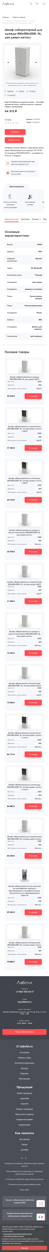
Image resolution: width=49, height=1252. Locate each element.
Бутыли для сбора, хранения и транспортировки (10, 204)
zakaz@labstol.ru (24, 1002)
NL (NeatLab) (36, 122)
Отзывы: (8, 119)
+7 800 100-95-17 (25, 991)
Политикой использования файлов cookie (17, 1234)
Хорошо (24, 1248)
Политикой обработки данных (13, 1236)
